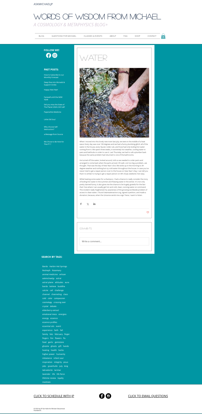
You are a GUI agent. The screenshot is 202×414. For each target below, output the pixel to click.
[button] (64, 36)
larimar (57, 370)
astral (58, 278)
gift (59, 346)
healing (45, 350)
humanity (60, 354)
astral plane (47, 282)
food (44, 342)
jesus (65, 362)
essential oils (48, 326)
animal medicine (50, 274)
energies (63, 314)
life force (61, 374)
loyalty (60, 378)
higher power (48, 354)
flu (64, 338)
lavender (46, 374)
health (54, 350)
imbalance (47, 358)
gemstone (59, 342)
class (65, 294)
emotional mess (49, 314)
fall (61, 330)
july (61, 366)
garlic (50, 342)
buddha (61, 286)
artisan (62, 274)
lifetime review (49, 378)
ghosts (54, 346)
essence (54, 318)
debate (53, 306)
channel (46, 294)
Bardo (45, 266)
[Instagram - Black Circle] (108, 396)
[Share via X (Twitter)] (87, 204)
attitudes (59, 282)
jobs (44, 366)
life (53, 374)
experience (47, 330)
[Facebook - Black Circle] (102, 396)
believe (52, 286)
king (66, 366)
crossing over (60, 302)
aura (67, 282)
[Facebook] (48, 55)
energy (45, 318)
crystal (45, 306)
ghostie (45, 346)
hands (66, 346)
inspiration (47, 362)
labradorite (47, 370)
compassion (59, 298)
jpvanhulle (53, 366)
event (58, 326)
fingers (45, 338)
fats (51, 334)
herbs (61, 350)
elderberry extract (50, 310)
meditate (46, 382)
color (50, 298)
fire (51, 338)
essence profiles (49, 322)
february (59, 334)
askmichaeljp (48, 278)
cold (44, 298)
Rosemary (56, 270)
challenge (59, 290)
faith (56, 330)
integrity (58, 362)
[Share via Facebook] (81, 204)
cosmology (47, 302)
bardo (45, 286)
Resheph (46, 270)
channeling (56, 294)
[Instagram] (54, 55)
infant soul (58, 358)
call (51, 290)
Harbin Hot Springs (58, 266)
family (45, 334)
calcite (45, 290)
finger (67, 334)
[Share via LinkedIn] (94, 204)
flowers (58, 338)
